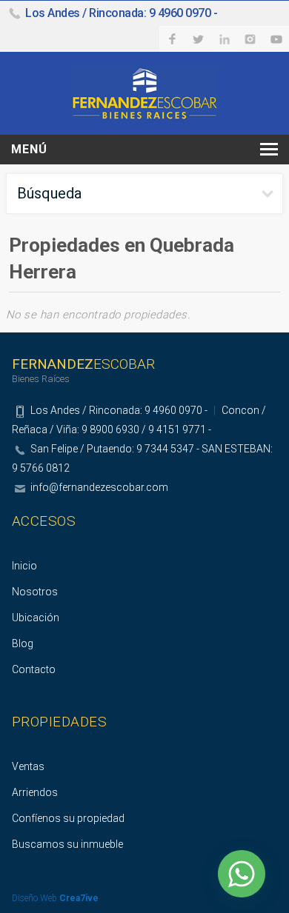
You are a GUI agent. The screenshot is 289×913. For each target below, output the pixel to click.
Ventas (28, 766)
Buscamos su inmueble (67, 844)
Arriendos (35, 792)
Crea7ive (79, 898)
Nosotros (35, 592)
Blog (22, 643)
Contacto (34, 669)
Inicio (24, 566)
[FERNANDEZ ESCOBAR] (144, 92)
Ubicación (35, 617)
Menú (29, 149)
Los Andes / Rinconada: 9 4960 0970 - (121, 13)
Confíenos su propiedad (68, 818)
